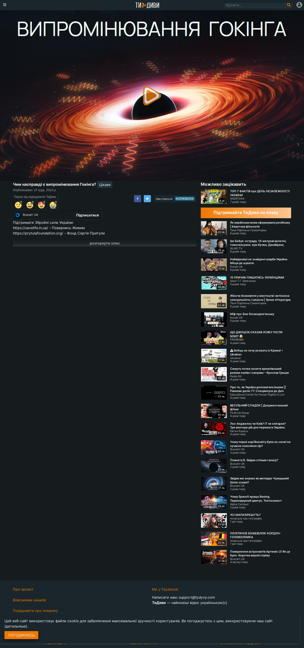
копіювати (184, 199)
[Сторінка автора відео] (17, 215)
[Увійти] (299, 5)
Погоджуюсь (21, 635)
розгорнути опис (105, 243)
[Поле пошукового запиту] (289, 5)
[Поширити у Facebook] (137, 198)
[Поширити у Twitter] (147, 198)
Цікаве (105, 184)
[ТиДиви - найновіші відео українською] (147, 5)
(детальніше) (15, 626)
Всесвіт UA (30, 214)
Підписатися (87, 215)
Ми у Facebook (165, 589)
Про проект (23, 589)
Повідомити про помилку (35, 610)
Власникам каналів (29, 600)
